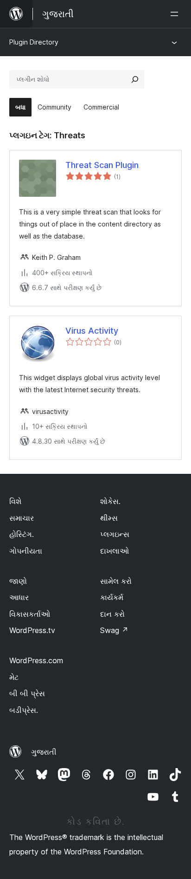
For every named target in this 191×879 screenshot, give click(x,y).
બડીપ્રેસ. (23, 710)
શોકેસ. (110, 501)
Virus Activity (91, 331)
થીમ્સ (109, 518)
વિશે (15, 501)
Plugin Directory (33, 42)
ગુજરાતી (44, 751)
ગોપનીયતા (25, 551)
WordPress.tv (32, 630)
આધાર (19, 597)
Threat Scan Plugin (102, 165)
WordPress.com (36, 660)
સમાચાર (21, 518)
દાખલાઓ (114, 551)
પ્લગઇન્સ (114, 534)
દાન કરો (112, 614)
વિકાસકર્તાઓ (29, 614)
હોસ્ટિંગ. (21, 534)
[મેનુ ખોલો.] (176, 14)
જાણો (18, 581)
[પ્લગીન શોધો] (135, 79)
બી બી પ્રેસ (27, 693)
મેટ (14, 677)
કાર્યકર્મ (111, 597)
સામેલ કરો (116, 581)
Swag (114, 630)
